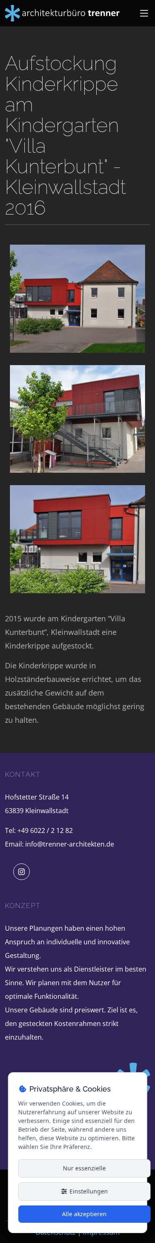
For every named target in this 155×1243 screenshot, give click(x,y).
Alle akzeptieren (84, 1214)
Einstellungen (88, 1191)
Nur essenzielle (84, 1168)
